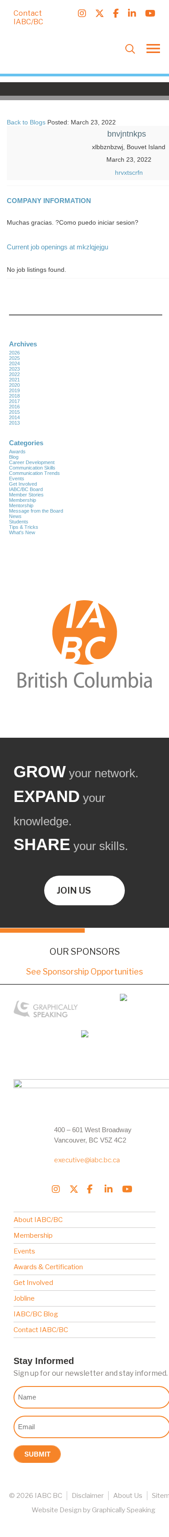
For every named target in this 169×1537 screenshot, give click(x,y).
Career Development (32, 462)
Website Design (57, 1510)
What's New (22, 532)
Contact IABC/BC (28, 17)
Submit (37, 1454)
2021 (14, 379)
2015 (14, 412)
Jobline (24, 1298)
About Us (127, 1496)
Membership (22, 500)
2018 (14, 396)
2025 (14, 358)
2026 (14, 352)
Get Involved (23, 484)
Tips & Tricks (23, 527)
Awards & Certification (48, 1267)
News (15, 516)
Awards (17, 451)
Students (18, 521)
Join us (74, 890)
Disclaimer (88, 1496)
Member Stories (26, 494)
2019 (14, 390)
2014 (14, 417)
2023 (14, 369)
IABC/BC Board (26, 489)
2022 (14, 374)
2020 (14, 385)
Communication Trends (34, 473)
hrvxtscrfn (129, 172)
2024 (14, 363)
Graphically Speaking (123, 1510)
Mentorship (21, 505)
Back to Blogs (26, 122)
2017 (14, 401)
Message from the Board (36, 511)
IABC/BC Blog (36, 1314)
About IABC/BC (38, 1220)
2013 (14, 422)
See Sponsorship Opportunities (84, 971)
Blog (13, 457)
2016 (14, 406)
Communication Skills (32, 467)
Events (16, 478)
